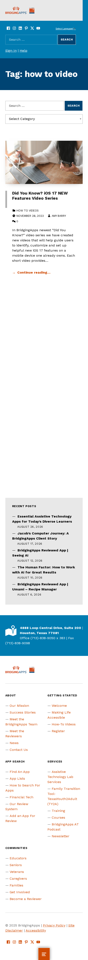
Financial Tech (21, 797)
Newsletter (60, 836)
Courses (58, 817)
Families (16, 885)
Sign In (11, 51)
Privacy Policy (54, 925)
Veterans (17, 872)
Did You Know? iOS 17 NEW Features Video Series (40, 196)
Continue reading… (33, 272)
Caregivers (18, 879)
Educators (18, 858)
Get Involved (20, 892)
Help (23, 51)
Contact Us (19, 750)
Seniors (16, 865)
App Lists (17, 778)
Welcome (59, 706)
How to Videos (27, 210)
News (14, 743)
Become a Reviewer (26, 899)
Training (58, 811)
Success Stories (23, 712)
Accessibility (36, 930)
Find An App (20, 772)
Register (58, 731)
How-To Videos (64, 724)
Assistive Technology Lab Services (60, 777)
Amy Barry (59, 215)
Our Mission (19, 706)
